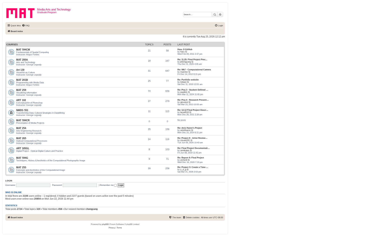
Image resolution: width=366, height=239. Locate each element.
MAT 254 (21, 128)
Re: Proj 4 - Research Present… (193, 100)
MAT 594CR (23, 120)
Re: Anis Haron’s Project (189, 128)
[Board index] (21, 12)
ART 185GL (22, 148)
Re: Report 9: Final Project (190, 157)
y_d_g (183, 169)
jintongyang (185, 62)
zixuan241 (185, 140)
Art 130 (20, 69)
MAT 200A (22, 59)
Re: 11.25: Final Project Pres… (192, 59)
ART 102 (21, 100)
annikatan (184, 150)
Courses (12, 44)
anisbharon (185, 130)
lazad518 (184, 112)
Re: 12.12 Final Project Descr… (192, 110)
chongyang (92, 209)
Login (8, 181)
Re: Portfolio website (188, 80)
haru (182, 52)
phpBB (105, 224)
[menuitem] (26, 25)
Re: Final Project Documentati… (193, 148)
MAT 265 (21, 138)
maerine (184, 72)
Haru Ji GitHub (184, 49)
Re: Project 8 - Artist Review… (192, 138)
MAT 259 (21, 90)
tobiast (183, 82)
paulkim (183, 92)
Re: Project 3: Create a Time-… (192, 167)
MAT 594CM (23, 49)
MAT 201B (22, 80)
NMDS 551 (22, 110)
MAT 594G (22, 157)
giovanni (184, 102)
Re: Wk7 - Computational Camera (194, 69)
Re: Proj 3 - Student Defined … (192, 90)
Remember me (107, 185)
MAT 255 (21, 167)
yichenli (183, 160)
